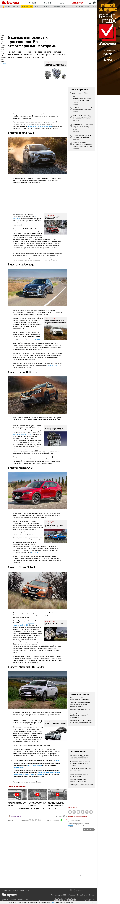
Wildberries (72, 895)
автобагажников (43, 772)
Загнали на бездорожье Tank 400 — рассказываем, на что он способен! (81, 710)
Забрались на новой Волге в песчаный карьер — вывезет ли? (79, 698)
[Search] (94, 890)
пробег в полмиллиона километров (40, 126)
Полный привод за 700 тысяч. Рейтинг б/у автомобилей (82, 136)
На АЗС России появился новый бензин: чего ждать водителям (82, 108)
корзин (32, 774)
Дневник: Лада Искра (92, 6)
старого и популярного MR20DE (23, 624)
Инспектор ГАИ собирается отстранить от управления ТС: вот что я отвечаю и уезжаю (82, 117)
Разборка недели (41, 6)
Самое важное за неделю (77, 817)
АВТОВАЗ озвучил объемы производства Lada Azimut (78, 780)
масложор (34, 552)
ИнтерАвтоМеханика (12, 6)
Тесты (61, 3)
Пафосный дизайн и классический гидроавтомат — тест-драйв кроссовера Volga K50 (80, 704)
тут (57, 760)
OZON (65, 895)
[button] (93, 902)
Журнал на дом (27, 6)
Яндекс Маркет (82, 895)
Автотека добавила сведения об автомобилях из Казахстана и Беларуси (80, 763)
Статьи (47, 3)
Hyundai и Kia (52, 365)
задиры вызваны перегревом (26, 340)
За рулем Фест (6, 890)
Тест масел (79, 6)
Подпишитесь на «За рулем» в (37, 809)
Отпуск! (64, 6)
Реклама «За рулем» (89, 899)
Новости (32, 3)
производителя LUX (20, 767)
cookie (52, 902)
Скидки (71, 6)
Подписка (92, 895)
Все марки (3, 63)
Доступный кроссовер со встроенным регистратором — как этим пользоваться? (81, 715)
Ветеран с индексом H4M (22, 434)
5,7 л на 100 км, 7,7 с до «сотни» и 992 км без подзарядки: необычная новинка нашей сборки (83, 127)
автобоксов (40, 774)
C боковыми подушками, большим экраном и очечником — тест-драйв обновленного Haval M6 (82, 99)
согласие (70, 825)
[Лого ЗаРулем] (10, 2)
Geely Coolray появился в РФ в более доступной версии (81, 769)
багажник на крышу (35, 765)
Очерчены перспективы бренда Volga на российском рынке (81, 785)
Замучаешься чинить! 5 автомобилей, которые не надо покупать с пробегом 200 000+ (82, 144)
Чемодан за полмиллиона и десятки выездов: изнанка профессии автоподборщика (81, 774)
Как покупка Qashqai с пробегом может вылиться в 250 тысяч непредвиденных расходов (79, 757)
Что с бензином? (54, 6)
